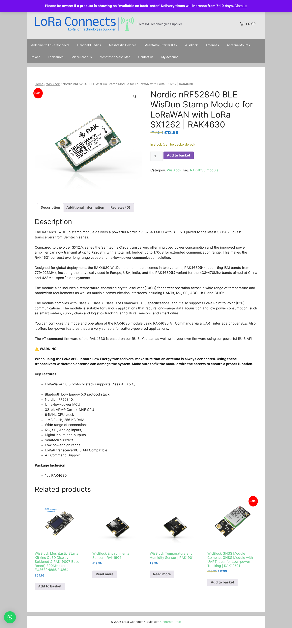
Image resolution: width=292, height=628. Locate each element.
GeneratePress (171, 622)
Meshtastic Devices (122, 45)
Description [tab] (50, 207)
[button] (134, 96)
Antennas (212, 45)
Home (39, 84)
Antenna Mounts (238, 45)
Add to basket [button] (50, 586)
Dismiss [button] (241, 6)
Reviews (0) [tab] (120, 207)
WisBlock (191, 45)
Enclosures (56, 57)
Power (35, 57)
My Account (169, 57)
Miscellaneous (82, 57)
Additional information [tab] (85, 207)
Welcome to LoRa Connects (50, 45)
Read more (104, 574)
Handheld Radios (89, 45)
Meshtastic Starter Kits (160, 45)
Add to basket (178, 155)
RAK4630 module (204, 170)
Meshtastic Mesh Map (115, 57)
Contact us (145, 57)
